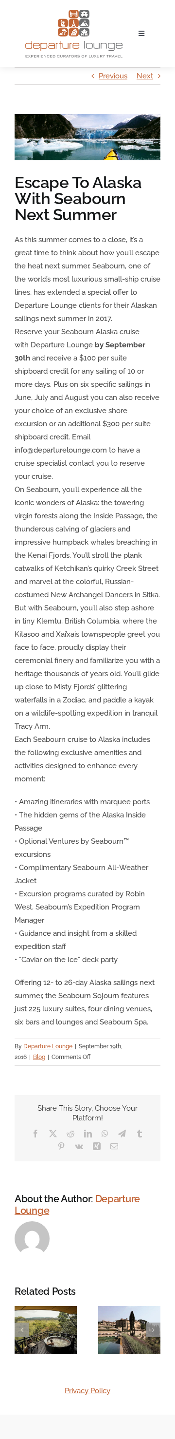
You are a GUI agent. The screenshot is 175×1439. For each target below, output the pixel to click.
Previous (113, 76)
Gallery (58, 1345)
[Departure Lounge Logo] (73, 13)
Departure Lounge (47, 1046)
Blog (39, 1057)
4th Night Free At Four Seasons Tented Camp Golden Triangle (33, 1345)
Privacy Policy (87, 1390)
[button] (22, 1330)
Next (145, 76)
